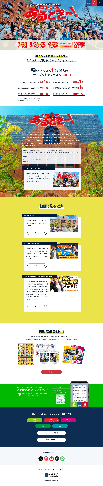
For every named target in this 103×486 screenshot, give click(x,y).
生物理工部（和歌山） (68, 420)
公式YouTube (36, 233)
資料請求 (51, 372)
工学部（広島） (43, 425)
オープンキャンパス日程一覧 (51, 433)
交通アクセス (28, 156)
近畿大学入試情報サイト (51, 439)
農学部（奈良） (34, 420)
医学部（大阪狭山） (51, 420)
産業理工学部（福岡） (60, 425)
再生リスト (37, 265)
